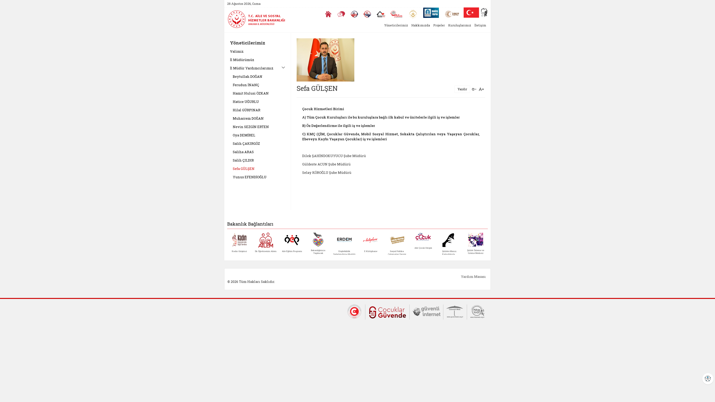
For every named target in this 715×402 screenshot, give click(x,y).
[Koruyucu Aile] (381, 14)
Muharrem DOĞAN (248, 118)
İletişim (480, 25)
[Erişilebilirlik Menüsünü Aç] (708, 378)
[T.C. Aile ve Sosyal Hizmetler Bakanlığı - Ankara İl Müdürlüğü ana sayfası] (238, 19)
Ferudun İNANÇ (246, 85)
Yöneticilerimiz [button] (396, 25)
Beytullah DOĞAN (247, 76)
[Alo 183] (354, 14)
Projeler (439, 25)
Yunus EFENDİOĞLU (249, 177)
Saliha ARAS (243, 152)
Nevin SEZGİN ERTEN (251, 127)
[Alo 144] (367, 14)
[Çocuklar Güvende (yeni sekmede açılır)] (387, 312)
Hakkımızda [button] (420, 25)
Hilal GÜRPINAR (246, 110)
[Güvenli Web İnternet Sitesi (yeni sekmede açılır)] (455, 311)
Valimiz (237, 51)
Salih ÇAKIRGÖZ (246, 143)
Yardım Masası (473, 276)
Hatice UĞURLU (246, 101)
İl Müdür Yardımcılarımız (251, 68)
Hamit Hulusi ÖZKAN (251, 93)
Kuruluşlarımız (459, 25)
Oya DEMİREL (244, 135)
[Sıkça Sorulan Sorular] (341, 14)
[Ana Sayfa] (328, 14)
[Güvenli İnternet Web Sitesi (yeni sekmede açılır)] (426, 311)
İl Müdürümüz (242, 60)
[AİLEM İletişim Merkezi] (397, 14)
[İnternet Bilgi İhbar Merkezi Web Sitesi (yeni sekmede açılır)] (477, 311)
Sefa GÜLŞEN (244, 168)
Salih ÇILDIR (243, 160)
